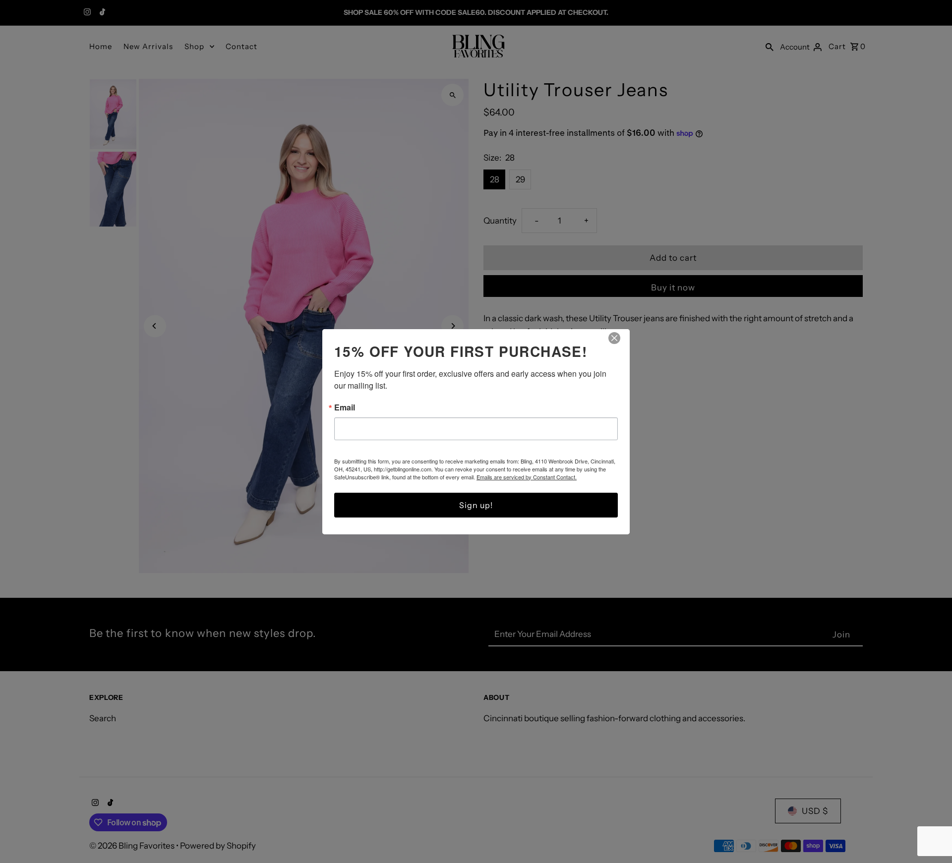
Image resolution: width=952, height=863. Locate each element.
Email (344, 407)
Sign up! (476, 505)
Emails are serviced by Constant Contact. (526, 477)
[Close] (614, 338)
